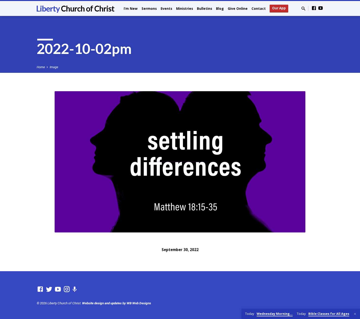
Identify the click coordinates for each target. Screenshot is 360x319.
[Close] (355, 314)
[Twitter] (49, 289)
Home (41, 67)
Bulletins (204, 8)
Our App (279, 8)
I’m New (131, 8)
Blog (220, 8)
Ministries (184, 8)
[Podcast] (74, 289)
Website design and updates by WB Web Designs (116, 303)
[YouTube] (320, 8)
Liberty (75, 8)
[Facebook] (314, 8)
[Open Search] (303, 9)
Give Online (238, 8)
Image (54, 67)
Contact (259, 8)
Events (166, 8)
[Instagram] (66, 289)
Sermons (149, 8)
